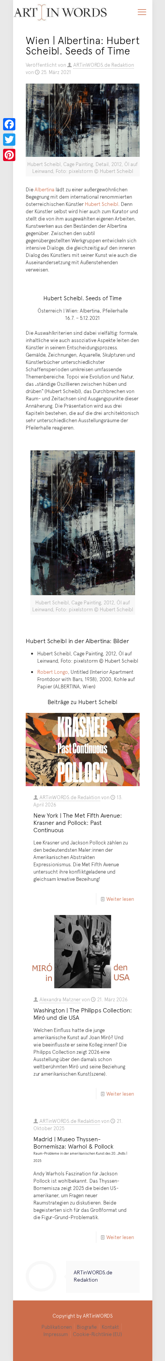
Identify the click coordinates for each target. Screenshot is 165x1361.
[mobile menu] (141, 11)
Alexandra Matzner (60, 999)
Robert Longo (52, 671)
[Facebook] (9, 124)
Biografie (87, 1326)
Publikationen (56, 1326)
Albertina (44, 189)
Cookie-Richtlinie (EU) (97, 1334)
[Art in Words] (60, 11)
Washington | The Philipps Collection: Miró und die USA (82, 1013)
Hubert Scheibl (101, 204)
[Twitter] (9, 139)
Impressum (55, 1334)
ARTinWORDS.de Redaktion (103, 64)
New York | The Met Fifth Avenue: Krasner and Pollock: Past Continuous (77, 822)
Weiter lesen (120, 898)
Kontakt (110, 1326)
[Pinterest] (9, 155)
